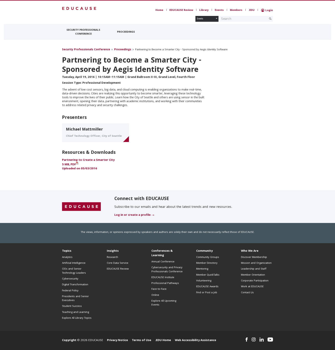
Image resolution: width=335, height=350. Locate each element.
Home (159, 10)
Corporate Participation (255, 281)
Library (204, 10)
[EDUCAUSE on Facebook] (246, 339)
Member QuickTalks (207, 275)
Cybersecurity (70, 279)
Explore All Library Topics (77, 318)
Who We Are (249, 251)
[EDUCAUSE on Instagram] (254, 339)
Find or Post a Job (206, 293)
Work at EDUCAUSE (252, 287)
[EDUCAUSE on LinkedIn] (262, 339)
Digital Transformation (75, 285)
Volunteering (203, 281)
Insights (113, 251)
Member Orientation (253, 275)
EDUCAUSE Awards (207, 287)
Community (204, 251)
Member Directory (207, 263)
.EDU (252, 10)
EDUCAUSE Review (181, 10)
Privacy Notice (117, 340)
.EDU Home (163, 340)
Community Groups (207, 257)
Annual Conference (162, 262)
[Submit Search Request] (270, 18)
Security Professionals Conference (83, 32)
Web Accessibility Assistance (195, 340)
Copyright (69, 340)
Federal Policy (70, 291)
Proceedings (126, 32)
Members (236, 10)
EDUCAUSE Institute (162, 277)
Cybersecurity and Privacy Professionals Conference (167, 270)
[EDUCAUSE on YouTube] (270, 339)
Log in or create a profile (132, 215)
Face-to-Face (159, 289)
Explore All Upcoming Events (163, 303)
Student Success (72, 306)
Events (219, 10)
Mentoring (202, 269)
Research (112, 257)
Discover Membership (254, 257)
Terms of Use (141, 340)
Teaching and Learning (75, 312)
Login (269, 10)
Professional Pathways (165, 283)
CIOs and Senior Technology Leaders (74, 271)
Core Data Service (117, 263)
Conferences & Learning (162, 253)
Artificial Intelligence (73, 263)
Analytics (67, 257)
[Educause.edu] (81, 206)
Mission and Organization (256, 263)
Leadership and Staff (253, 269)
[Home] (79, 8)
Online (155, 295)
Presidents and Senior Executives (75, 298)
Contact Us (247, 293)
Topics (66, 251)
